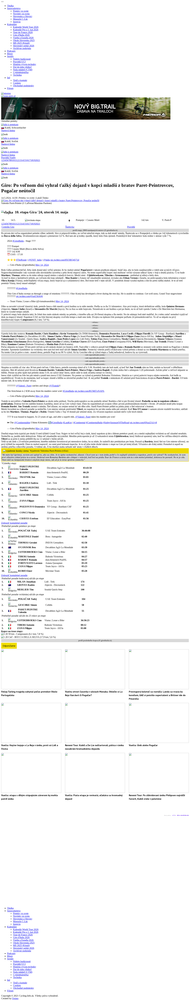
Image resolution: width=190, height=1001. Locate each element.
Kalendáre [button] (12, 24)
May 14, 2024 (42, 265)
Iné (8, 980)
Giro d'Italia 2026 (21, 35)
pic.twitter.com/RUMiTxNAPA (89, 391)
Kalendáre (12, 927)
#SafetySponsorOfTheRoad (116, 422)
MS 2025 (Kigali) (21, 43)
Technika (17, 75)
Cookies (17, 83)
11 (15, 160)
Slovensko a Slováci (22, 16)
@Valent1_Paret (23, 385)
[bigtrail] (85, 119)
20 (36, 160)
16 (27, 160)
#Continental (79, 422)
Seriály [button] (10, 56)
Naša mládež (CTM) (22, 69)
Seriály (10, 958)
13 (20, 160)
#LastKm (67, 422)
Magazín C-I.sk (20, 19)
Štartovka (69, 227)
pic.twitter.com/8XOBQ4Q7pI (64, 260)
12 (17, 160)
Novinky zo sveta (21, 13)
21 (39, 160)
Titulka (10, 5)
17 (29, 160)
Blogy (10, 53)
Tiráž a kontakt (20, 80)
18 (32, 160)
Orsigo (15, 998)
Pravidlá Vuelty (8, 157)
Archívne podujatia (22, 48)
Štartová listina (8, 130)
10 (13, 160)
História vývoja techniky (24, 64)
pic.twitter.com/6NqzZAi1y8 (143, 422)
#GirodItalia (18, 241)
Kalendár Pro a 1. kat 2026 (25, 29)
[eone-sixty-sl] (8, 96)
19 (34, 160)
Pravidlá (131, 227)
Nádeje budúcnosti (22, 59)
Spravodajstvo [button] (13, 8)
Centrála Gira (8, 227)
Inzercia (16, 21)
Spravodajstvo (13, 911)
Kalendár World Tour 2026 (25, 27)
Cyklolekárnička (20, 72)
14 (22, 160)
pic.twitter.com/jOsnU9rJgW (29, 296)
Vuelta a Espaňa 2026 (23, 37)
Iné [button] (8, 77)
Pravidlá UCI (19, 61)
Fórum (10, 88)
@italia (46, 260)
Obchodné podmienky (23, 85)
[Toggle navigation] (2, 1)
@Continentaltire (22, 422)
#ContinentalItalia (94, 422)
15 (24, 160)
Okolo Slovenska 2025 (24, 40)
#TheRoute (21, 260)
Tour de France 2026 (23, 32)
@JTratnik (54, 385)
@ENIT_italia (35, 260)
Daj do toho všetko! (22, 67)
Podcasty (11, 51)
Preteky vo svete (20, 11)
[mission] (6, 93)
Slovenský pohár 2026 (23, 45)
